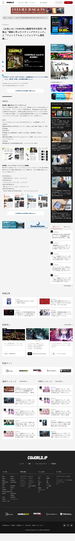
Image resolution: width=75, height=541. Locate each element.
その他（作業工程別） (32, 486)
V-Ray (3, 497)
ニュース (10, 17)
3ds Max (12, 476)
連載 (29, 463)
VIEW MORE (67, 104)
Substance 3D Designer (13, 494)
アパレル (48, 484)
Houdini (12, 478)
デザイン (30, 484)
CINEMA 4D (12, 497)
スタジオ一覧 (59, 2)
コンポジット (22, 484)
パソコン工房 (67, 476)
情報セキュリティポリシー (38, 525)
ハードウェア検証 (68, 480)
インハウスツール (14, 499)
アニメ (48, 476)
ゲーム (39, 476)
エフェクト (30, 480)
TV (38, 486)
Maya (3, 476)
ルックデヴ (22, 486)
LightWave (4, 489)
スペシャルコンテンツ (41, 463)
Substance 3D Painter (5, 483)
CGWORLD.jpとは (6, 525)
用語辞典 (53, 463)
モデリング (30, 476)
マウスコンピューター (60, 477)
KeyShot (12, 487)
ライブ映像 (49, 486)
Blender (3, 478)
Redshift (3, 493)
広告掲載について (20, 525)
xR (38, 480)
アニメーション (23, 478)
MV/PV (39, 482)
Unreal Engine (13, 482)
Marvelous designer (6, 491)
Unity (3, 485)
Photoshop (12, 480)
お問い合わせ (28, 525)
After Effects (12, 485)
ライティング (22, 482)
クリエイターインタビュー (60, 482)
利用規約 (13, 525)
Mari (11, 489)
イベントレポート (59, 480)
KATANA (4, 499)
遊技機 (48, 478)
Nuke (11, 491)
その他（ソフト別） (6, 501)
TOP (5, 17)
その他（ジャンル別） (41, 490)
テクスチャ (30, 478)
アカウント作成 (23, 2)
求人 (68, 2)
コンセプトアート (23, 476)
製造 (47, 482)
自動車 (39, 487)
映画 (39, 478)
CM (47, 480)
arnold (3, 487)
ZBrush (3, 480)
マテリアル (22, 480)
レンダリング (31, 482)
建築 (39, 484)
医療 (47, 487)
